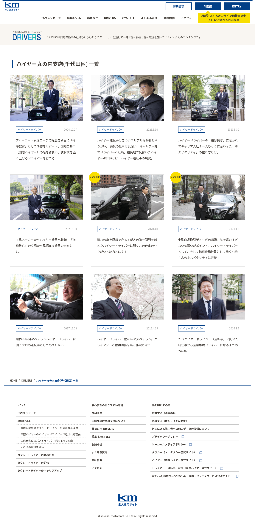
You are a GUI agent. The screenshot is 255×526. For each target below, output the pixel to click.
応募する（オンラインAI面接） (170, 421)
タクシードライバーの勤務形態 (36, 455)
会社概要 (169, 18)
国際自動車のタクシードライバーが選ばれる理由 (49, 428)
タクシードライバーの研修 (33, 463)
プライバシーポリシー (165, 436)
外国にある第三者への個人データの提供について (180, 429)
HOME (21, 405)
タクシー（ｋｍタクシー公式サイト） (174, 452)
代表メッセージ (51, 18)
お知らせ (97, 444)
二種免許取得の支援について (109, 421)
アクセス (186, 18)
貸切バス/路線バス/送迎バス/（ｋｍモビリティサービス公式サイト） (192, 476)
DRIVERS (110, 18)
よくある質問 (149, 18)
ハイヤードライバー (29, 129)
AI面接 (208, 6)
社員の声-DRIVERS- (103, 429)
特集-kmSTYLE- (101, 436)
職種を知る (74, 18)
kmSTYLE (128, 18)
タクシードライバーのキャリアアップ (40, 470)
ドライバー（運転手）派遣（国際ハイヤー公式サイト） (184, 468)
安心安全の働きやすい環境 (107, 405)
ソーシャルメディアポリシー (169, 444)
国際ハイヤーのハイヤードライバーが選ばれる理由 (51, 434)
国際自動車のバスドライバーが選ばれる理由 (47, 440)
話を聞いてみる (161, 405)
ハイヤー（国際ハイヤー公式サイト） (174, 460)
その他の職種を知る (32, 447)
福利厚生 (92, 18)
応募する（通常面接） (165, 413)
